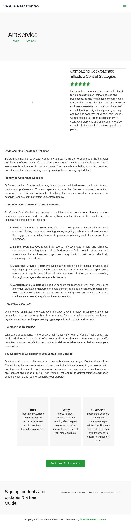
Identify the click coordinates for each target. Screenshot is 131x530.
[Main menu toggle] (124, 6)
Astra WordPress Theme (93, 519)
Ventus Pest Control (21, 6)
